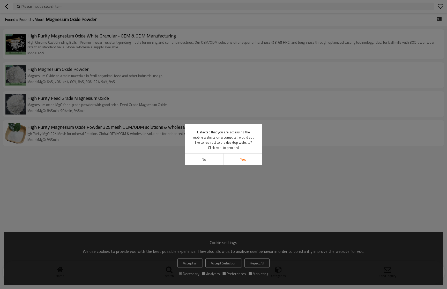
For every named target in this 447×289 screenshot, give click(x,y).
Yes (243, 159)
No (204, 159)
